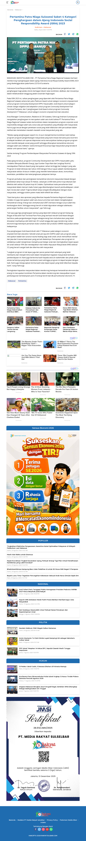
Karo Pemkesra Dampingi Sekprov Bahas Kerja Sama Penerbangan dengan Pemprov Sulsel (70, 329)
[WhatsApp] (51, 829)
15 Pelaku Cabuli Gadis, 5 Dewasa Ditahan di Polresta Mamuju (42, 666)
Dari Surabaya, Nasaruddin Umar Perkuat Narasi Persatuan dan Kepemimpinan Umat (43, 611)
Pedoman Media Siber (68, 820)
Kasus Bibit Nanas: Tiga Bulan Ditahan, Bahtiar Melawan (70, 310)
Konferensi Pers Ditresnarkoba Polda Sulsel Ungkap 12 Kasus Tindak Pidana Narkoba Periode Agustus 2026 (48, 677)
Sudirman (38, 27)
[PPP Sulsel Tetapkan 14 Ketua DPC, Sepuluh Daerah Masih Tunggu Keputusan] (12, 651)
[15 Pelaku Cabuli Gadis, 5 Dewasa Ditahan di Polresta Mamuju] (12, 669)
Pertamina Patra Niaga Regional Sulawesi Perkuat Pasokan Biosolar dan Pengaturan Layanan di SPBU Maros (51, 310)
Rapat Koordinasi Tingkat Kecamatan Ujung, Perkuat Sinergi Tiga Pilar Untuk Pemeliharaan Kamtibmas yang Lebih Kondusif (42, 562)
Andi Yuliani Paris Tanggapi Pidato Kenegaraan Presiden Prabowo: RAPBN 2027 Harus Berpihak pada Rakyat (48, 590)
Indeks (43, 822)
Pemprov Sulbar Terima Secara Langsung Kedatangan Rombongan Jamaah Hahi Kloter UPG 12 (14, 329)
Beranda (12, 820)
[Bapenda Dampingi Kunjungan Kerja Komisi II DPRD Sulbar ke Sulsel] (52, 320)
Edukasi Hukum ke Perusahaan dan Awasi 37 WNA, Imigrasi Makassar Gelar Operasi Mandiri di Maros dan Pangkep (33, 310)
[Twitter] (39, 829)
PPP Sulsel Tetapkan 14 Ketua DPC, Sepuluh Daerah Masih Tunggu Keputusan (44, 649)
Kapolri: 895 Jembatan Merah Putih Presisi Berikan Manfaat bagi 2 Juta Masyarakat (46, 601)
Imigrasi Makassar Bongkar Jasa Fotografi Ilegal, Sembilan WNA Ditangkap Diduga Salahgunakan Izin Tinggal (48, 688)
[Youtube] (47, 829)
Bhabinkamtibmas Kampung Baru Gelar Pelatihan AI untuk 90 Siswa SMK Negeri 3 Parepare (42, 569)
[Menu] (7, 2)
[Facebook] (35, 829)
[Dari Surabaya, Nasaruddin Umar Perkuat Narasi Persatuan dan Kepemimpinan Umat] (12, 613)
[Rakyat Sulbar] (14, 2)
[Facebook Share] (64, 34)
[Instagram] (43, 829)
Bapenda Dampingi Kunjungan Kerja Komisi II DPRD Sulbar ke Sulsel (51, 329)
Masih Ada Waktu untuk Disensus (20, 555)
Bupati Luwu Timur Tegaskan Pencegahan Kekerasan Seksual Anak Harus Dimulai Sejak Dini (43, 576)
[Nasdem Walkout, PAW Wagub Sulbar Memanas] (12, 631)
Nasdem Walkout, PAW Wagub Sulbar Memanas (37, 628)
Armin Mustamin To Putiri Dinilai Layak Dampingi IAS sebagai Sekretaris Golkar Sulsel (47, 639)
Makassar (47, 27)
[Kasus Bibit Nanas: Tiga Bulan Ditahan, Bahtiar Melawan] (71, 301)
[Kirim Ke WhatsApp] (77, 34)
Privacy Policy (52, 820)
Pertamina (22, 281)
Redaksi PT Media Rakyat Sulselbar (31, 820)
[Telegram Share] (73, 34)
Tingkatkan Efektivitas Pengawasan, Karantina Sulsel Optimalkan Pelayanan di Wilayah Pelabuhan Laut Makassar (41, 547)
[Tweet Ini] (69, 34)
